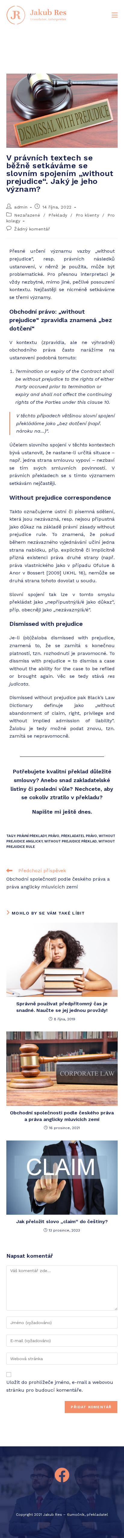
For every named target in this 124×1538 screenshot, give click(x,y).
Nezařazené (27, 215)
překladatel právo (79, 836)
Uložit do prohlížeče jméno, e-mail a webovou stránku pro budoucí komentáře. (59, 1386)
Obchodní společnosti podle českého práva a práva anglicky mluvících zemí (62, 1116)
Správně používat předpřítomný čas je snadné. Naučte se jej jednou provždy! (61, 1007)
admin (20, 207)
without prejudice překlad (70, 841)
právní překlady (31, 836)
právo (53, 836)
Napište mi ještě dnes (61, 812)
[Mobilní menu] (115, 15)
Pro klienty (87, 215)
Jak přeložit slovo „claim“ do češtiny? (62, 1221)
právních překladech (34, 475)
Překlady (57, 215)
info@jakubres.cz (62, 1499)
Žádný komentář (32, 229)
